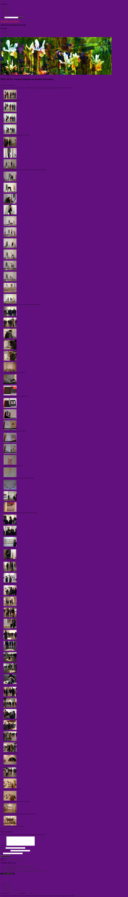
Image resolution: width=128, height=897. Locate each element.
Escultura (6, 32)
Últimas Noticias (7, 8)
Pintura (5, 31)
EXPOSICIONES (14, 829)
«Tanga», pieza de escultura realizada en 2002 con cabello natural (19, 865)
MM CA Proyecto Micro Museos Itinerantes (14, 14)
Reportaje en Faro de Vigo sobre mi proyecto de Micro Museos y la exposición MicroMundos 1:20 (27, 871)
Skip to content (4, 1)
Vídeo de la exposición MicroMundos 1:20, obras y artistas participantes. (21, 869)
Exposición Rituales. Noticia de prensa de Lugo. (17, 860)
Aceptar (76, 895)
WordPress (27, 893)
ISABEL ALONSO (10, 21)
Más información (83, 895)
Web (2, 853)
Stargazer (35, 893)
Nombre (3, 848)
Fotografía (6, 35)
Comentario (3, 845)
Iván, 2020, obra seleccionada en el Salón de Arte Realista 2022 (18, 867)
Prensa (5, 9)
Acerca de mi (7, 7)
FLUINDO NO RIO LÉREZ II (15, 858)
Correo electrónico (5, 850)
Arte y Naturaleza (8, 34)
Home (2, 75)
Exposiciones (7, 13)
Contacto (6, 12)
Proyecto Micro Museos (9, 868)
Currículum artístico (8, 10)
